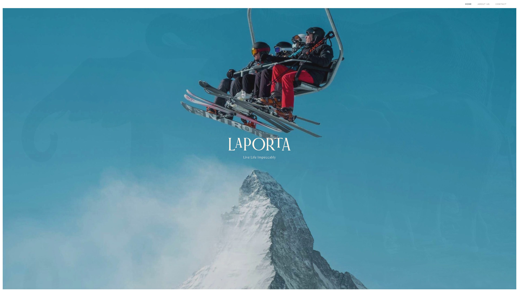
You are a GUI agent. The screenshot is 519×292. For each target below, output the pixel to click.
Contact (501, 4)
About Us (484, 4)
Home (468, 4)
